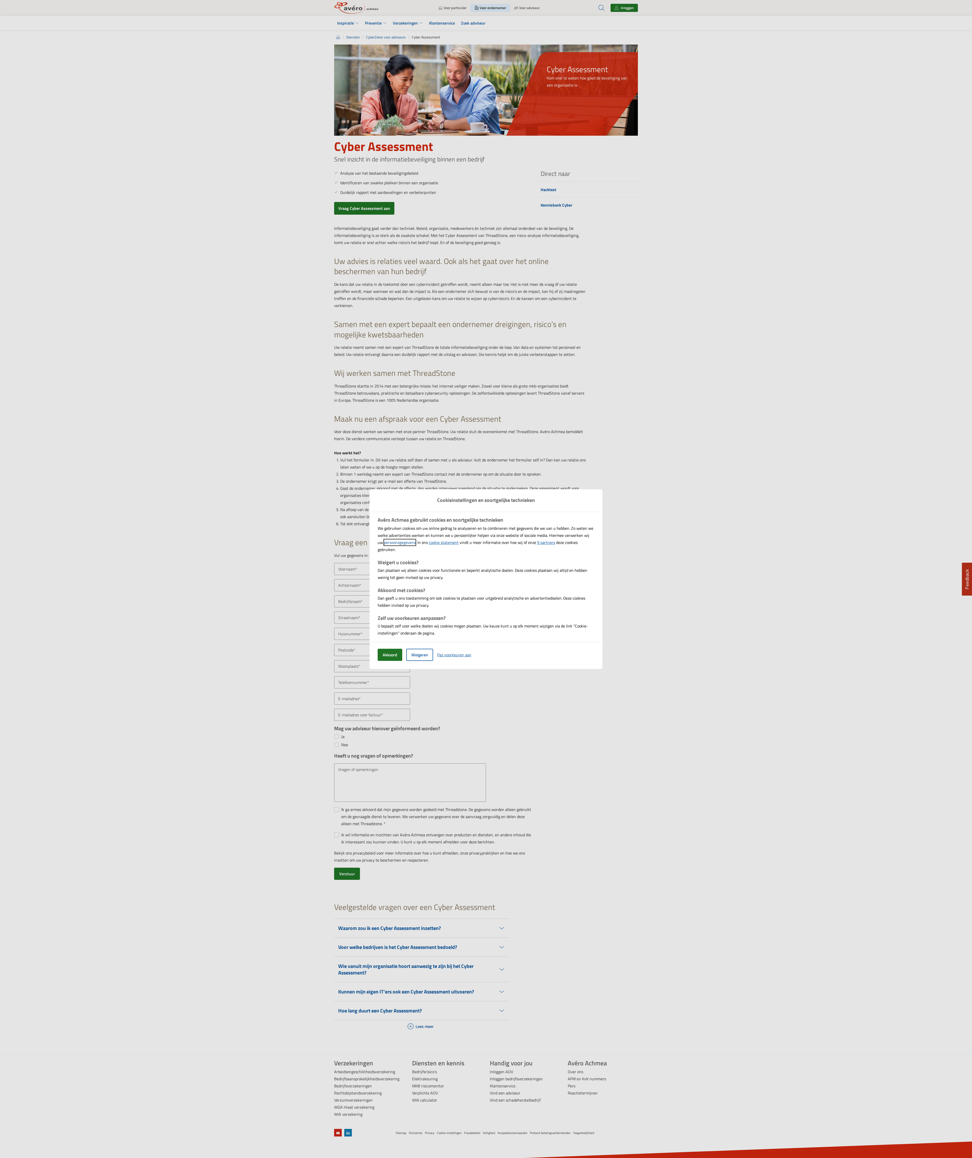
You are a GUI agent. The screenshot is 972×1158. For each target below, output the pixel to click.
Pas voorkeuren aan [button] (454, 655)
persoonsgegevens (400, 542)
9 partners (546, 542)
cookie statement (444, 542)
